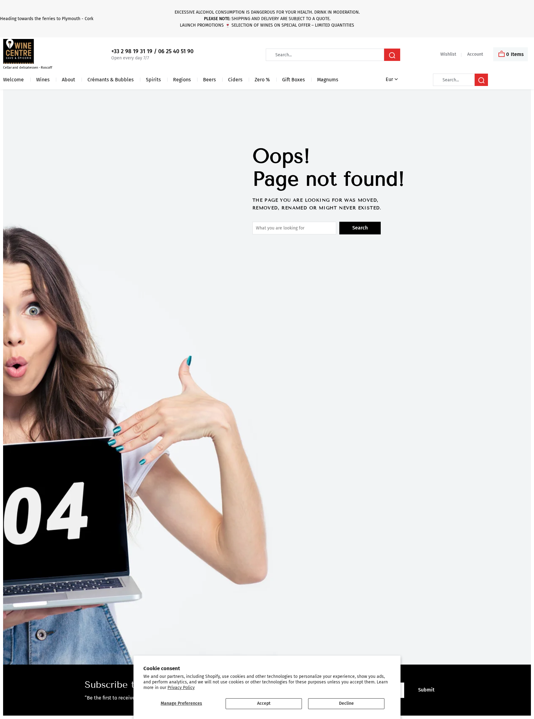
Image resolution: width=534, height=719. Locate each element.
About (68, 80)
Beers (209, 80)
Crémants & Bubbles (110, 80)
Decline (346, 703)
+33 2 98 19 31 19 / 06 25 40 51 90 (152, 51)
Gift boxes (293, 80)
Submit (426, 690)
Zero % (262, 80)
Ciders (235, 80)
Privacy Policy (181, 687)
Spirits (153, 80)
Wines (42, 80)
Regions (182, 80)
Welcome (13, 80)
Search (360, 228)
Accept (263, 703)
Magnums (327, 80)
